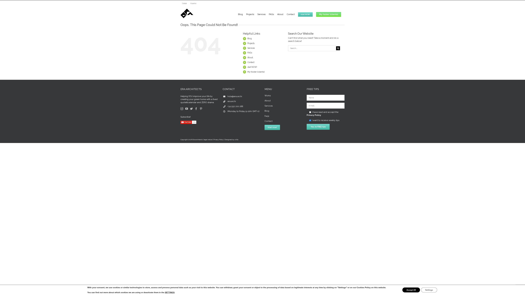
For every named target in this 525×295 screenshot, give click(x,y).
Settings (429, 290)
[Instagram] (181, 108)
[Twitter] (191, 108)
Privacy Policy (314, 115)
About (250, 57)
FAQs (249, 53)
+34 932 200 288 (235, 106)
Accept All (411, 290)
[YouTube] (186, 108)
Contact (250, 62)
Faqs (267, 116)
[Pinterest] (201, 108)
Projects (251, 43)
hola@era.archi (235, 96)
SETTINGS (169, 292)
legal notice (208, 140)
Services (251, 48)
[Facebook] (196, 108)
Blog (249, 38)
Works (268, 95)
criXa (236, 140)
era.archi (232, 101)
